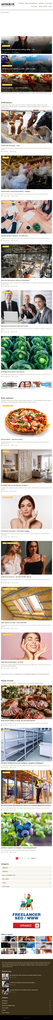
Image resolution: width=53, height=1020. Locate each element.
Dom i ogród (6, 451)
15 (28, 858)
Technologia (13, 589)
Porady (4, 543)
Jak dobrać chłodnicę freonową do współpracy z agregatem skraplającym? (22, 763)
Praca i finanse (6, 46)
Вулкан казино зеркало (7, 674)
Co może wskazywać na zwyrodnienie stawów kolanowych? (24, 990)
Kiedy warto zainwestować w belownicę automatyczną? (15, 280)
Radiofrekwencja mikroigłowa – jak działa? (12, 662)
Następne (33, 858)
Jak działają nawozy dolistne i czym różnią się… (13, 372)
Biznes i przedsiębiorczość (9, 202)
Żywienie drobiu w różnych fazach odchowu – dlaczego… (16, 191)
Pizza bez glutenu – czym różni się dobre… (15, 88)
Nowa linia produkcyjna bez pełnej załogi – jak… (19, 49)
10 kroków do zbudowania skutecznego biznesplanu (22, 982)
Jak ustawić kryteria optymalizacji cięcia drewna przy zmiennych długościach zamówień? (26, 805)
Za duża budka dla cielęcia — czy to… (11, 145)
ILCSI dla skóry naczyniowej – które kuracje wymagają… (15, 531)
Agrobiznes (5, 112)
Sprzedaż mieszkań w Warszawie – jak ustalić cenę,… (15, 236)
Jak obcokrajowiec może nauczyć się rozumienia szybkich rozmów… (26, 975)
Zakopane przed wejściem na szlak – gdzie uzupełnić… (19, 69)
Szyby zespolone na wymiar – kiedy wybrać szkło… (14, 622)
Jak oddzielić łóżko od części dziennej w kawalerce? (14, 485)
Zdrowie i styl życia (7, 65)
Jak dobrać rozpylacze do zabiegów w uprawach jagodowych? (19, 848)
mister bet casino (5, 12)
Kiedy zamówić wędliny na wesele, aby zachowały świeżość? (18, 721)
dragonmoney (27, 93)
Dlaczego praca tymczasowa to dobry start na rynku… (15, 326)
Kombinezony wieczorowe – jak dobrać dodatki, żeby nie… (16, 577)
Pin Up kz (33, 388)
